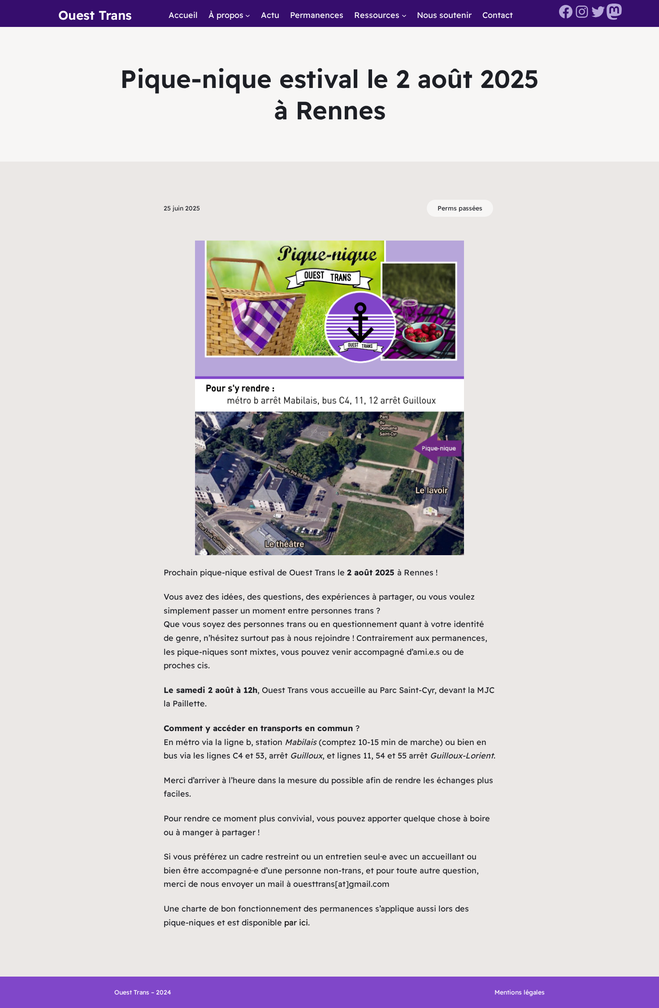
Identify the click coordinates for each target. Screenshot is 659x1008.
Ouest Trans (95, 15)
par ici (296, 922)
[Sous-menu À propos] (247, 15)
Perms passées (460, 208)
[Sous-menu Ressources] (404, 15)
